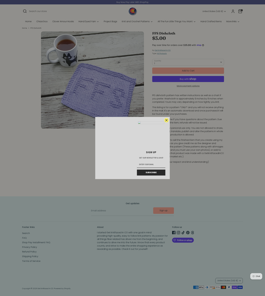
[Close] (166, 120)
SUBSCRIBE (151, 172)
